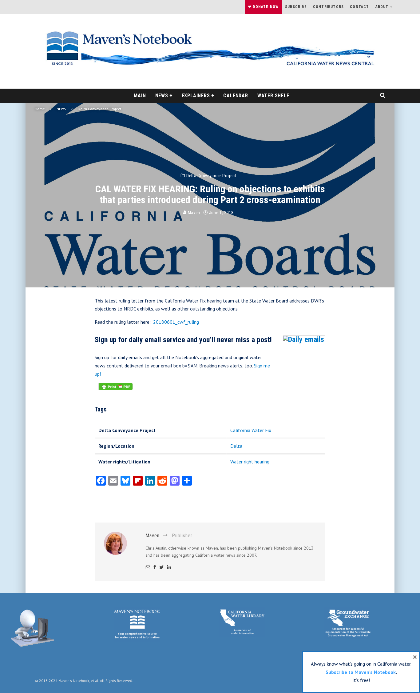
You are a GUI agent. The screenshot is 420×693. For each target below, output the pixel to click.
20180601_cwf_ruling (176, 322)
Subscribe (296, 7)
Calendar (235, 95)
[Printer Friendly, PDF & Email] (115, 389)
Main (140, 95)
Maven (193, 212)
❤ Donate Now (263, 7)
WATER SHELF (273, 95)
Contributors (328, 7)
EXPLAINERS (196, 95)
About (382, 7)
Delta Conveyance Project (211, 175)
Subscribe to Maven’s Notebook (361, 672)
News (161, 95)
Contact (359, 7)
